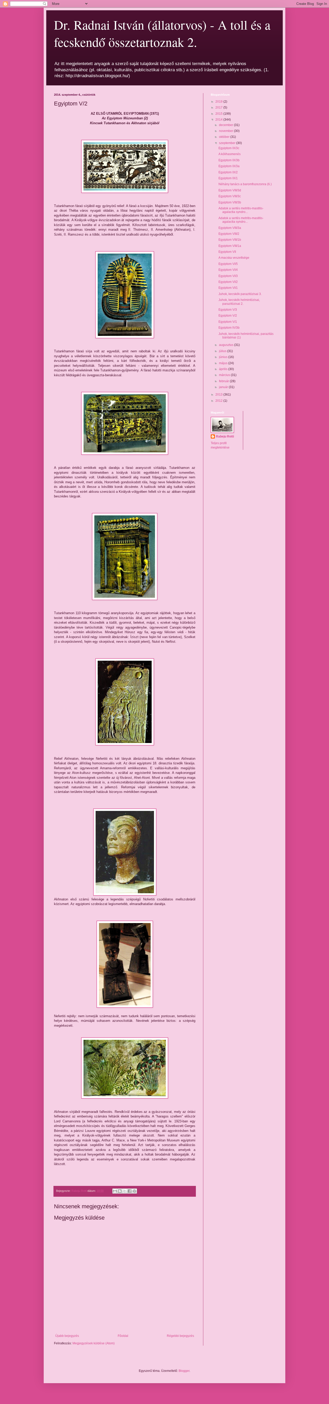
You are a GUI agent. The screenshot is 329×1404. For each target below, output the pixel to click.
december (226, 125)
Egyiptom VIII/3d (229, 190)
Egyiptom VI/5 (228, 264)
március (225, 375)
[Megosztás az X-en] (124, 1191)
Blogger (184, 1371)
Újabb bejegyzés (67, 1336)
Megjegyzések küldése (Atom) (93, 1343)
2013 (219, 394)
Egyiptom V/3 (227, 309)
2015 (219, 113)
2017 (219, 107)
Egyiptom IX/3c (228, 148)
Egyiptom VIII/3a (229, 228)
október (224, 137)
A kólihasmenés (229, 154)
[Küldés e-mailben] (114, 1191)
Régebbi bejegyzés (180, 1336)
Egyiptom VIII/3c (229, 196)
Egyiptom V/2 (227, 315)
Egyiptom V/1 (227, 322)
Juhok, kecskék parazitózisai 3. (240, 294)
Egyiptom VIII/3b (229, 202)
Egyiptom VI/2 (228, 282)
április (223, 369)
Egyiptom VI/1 (228, 288)
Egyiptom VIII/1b (229, 240)
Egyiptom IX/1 (228, 178)
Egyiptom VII (227, 252)
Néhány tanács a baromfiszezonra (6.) (245, 184)
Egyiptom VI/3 (228, 276)
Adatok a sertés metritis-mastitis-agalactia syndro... (240, 210)
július (223, 351)
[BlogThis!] (119, 1191)
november (226, 131)
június (223, 357)
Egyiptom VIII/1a (229, 246)
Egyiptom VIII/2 (228, 234)
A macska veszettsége (233, 258)
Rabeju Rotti (225, 436)
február (224, 381)
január (224, 387)
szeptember (227, 143)
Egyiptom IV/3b (229, 327)
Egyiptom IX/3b (229, 160)
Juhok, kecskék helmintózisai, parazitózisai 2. (239, 301)
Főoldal (123, 1336)
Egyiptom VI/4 (228, 270)
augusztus (226, 345)
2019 (219, 101)
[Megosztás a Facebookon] (129, 1191)
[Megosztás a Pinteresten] (134, 1191)
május (223, 363)
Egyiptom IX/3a (229, 166)
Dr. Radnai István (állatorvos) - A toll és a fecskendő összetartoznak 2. (162, 33)
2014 (219, 119)
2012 (219, 401)
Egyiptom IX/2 (228, 172)
